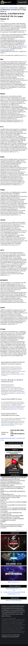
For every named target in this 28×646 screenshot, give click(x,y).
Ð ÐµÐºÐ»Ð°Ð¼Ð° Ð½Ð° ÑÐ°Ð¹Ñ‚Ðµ (10, 635)
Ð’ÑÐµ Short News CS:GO (22, 530)
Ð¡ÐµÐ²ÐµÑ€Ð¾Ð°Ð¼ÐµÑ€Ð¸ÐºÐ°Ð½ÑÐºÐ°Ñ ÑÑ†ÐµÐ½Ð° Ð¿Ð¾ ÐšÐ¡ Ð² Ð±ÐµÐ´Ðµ (12, 363)
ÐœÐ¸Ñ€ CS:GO (4, 8)
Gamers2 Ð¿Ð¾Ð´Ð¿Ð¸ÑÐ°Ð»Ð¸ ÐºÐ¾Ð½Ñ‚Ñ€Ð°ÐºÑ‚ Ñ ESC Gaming (10, 414)
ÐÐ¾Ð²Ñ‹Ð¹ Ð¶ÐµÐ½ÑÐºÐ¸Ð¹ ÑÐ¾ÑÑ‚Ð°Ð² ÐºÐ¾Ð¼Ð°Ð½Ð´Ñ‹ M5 (12, 380)
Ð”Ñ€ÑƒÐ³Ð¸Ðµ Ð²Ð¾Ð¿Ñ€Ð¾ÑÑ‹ (10, 636)
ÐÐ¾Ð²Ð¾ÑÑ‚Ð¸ (14, 8)
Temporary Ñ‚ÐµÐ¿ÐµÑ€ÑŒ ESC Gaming (11, 399)
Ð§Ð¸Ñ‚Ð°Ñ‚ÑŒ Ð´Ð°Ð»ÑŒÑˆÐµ (17, 409)
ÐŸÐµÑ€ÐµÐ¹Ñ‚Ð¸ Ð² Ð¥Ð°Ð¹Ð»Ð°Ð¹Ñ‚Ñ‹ (14, 471)
